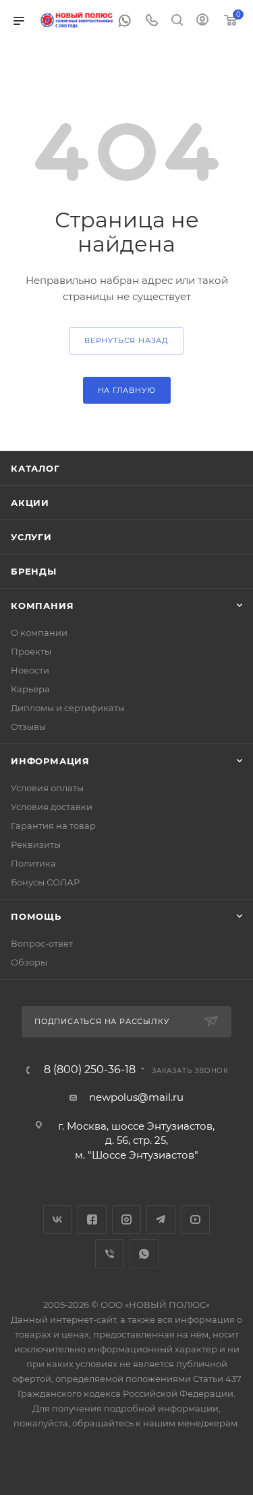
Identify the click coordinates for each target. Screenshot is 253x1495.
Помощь (36, 916)
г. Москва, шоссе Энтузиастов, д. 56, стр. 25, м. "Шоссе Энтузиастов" (136, 1140)
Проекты (31, 651)
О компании (39, 632)
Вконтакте (57, 1219)
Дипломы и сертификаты (68, 707)
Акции (30, 502)
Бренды (34, 571)
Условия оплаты (47, 787)
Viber (109, 1253)
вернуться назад (126, 340)
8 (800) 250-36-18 (90, 1069)
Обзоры (29, 962)
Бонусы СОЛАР (45, 882)
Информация (50, 761)
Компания (42, 605)
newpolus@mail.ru (136, 1097)
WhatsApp (144, 1253)
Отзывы (28, 726)
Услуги (31, 537)
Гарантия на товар (53, 825)
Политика (33, 863)
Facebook (92, 1219)
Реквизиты (36, 844)
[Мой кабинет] (202, 21)
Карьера (30, 689)
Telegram (160, 1219)
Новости (30, 670)
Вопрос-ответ (42, 943)
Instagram (126, 1219)
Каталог (35, 468)
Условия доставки (51, 806)
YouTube (195, 1219)
